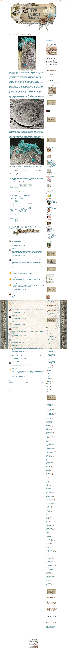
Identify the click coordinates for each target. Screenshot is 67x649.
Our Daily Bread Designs (50, 524)
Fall (46, 477)
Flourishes (48, 485)
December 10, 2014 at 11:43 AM (19, 335)
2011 (48, 386)
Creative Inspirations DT (50, 452)
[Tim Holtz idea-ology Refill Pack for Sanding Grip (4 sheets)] (12, 194)
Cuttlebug (47, 458)
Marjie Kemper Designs (51, 189)
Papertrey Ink (48, 528)
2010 (48, 388)
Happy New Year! (51, 339)
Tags (47, 554)
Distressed (48, 470)
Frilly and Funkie (49, 486)
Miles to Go (50, 348)
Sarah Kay (48, 536)
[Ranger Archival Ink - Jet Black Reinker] (16, 217)
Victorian (47, 579)
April (49, 376)
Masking (47, 513)
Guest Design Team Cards (50, 489)
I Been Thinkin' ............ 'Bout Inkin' (51, 242)
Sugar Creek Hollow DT (50, 551)
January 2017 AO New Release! (53, 223)
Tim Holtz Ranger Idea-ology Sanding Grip (30, 187)
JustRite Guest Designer (50, 504)
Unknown (13, 283)
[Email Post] (37, 226)
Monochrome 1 (53, 154)
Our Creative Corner (49, 522)
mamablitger (14, 327)
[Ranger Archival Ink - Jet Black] (12, 216)
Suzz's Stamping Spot (50, 176)
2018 (48, 327)
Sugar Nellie (48, 553)
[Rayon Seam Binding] (16, 206)
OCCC (47, 521)
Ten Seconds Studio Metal (50, 555)
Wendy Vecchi (48, 584)
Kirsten (13, 321)
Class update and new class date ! (53, 236)
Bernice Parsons (14, 368)
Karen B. (13, 239)
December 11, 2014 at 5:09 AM (19, 342)
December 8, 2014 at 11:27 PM (19, 318)
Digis (47, 463)
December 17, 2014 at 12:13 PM (19, 358)
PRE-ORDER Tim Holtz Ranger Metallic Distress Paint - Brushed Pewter (16, 199)
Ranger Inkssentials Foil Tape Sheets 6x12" (25, 187)
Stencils (47, 547)
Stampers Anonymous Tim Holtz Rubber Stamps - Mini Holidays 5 (25, 210)
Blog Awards (48, 429)
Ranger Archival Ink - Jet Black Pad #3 (30, 209)
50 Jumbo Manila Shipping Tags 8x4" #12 (11, 187)
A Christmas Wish (51, 343)
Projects (47, 532)
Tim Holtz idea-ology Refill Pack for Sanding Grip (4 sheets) (12, 197)
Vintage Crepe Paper (49, 581)
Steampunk (48, 546)
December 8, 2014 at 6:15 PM (18, 312)
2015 (48, 332)
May (49, 375)
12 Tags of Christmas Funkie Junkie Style (23, 227)
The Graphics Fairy (49, 558)
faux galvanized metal (35, 83)
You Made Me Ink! (50, 227)
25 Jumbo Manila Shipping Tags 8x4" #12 (16, 187)
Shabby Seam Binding (49, 540)
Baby (47, 428)
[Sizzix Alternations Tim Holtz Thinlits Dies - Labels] (21, 206)
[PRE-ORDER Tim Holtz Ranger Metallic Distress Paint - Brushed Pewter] (16, 194)
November (50, 365)
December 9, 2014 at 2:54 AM (19, 324)
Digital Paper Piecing (49, 469)
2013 (48, 383)
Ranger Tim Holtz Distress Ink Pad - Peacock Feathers (12, 210)
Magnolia (47, 510)
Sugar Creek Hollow (49, 550)
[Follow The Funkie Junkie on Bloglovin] (49, 41)
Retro (47, 533)
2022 (48, 325)
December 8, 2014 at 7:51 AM (19, 245)
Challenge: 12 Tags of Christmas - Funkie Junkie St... (51, 355)
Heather (13, 292)
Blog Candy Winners (49, 432)
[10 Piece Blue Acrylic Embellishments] (25, 194)
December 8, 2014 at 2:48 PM (18, 305)
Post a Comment (12, 380)
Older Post (42, 382)
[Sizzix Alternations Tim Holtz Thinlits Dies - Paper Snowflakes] (21, 184)
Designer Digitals (49, 462)
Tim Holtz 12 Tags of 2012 (50, 564)
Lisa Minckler (14, 258)
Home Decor (48, 497)
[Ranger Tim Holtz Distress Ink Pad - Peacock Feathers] (12, 206)
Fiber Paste (48, 482)
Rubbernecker (48, 535)
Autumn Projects (49, 426)
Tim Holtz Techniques (50, 569)
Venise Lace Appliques (50, 576)
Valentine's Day (48, 573)
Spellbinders (48, 543)
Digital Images (48, 467)
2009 (48, 389)
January (49, 381)
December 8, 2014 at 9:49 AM (19, 280)
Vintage (47, 580)
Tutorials (47, 572)
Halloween (48, 495)
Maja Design (48, 511)
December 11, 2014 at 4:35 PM (19, 351)
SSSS (47, 544)
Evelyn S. (13, 315)
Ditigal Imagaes (49, 471)
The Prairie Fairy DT (49, 561)
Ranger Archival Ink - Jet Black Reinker (16, 220)
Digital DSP (48, 466)
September (50, 368)
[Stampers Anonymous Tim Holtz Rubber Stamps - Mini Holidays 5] (25, 206)
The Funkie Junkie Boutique (31, 91)
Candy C (13, 248)
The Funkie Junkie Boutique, (38, 178)
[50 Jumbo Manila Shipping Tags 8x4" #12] (12, 183)
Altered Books (48, 421)
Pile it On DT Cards (49, 529)
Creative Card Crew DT (50, 451)
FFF (46, 481)
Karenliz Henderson (15, 277)
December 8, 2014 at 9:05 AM (19, 255)
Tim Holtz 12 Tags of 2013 (50, 565)
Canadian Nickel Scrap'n (51, 193)
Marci (13, 271)
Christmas (48, 441)
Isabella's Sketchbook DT (50, 500)
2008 (48, 391)
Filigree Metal (48, 484)
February (50, 379)
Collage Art (48, 443)
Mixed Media (48, 517)
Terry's (48, 221)
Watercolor (48, 583)
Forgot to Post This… (51, 190)
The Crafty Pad (48, 557)
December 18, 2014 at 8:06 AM (19, 365)
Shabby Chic (48, 539)
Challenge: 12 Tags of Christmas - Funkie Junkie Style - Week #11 (20, 34)
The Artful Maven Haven (51, 160)
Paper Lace (48, 526)
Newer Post (11, 382)
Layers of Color (49, 507)
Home (27, 382)
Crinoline (47, 455)
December (50, 335)
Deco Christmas (49, 460)
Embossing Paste (49, 474)
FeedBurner (54, 76)
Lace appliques (48, 506)
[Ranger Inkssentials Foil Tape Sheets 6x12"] (25, 184)
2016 (48, 330)
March (49, 378)
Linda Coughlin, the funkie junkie (52, 301)
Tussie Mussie (48, 570)
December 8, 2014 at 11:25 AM (19, 289)
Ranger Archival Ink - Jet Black (11, 219)
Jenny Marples (14, 361)
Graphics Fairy (48, 488)
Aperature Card (49, 422)
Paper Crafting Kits (49, 525)
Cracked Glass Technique (50, 449)
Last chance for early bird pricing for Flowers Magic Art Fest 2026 (54, 171)
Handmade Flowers (49, 496)
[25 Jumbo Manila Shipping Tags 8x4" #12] (16, 183)
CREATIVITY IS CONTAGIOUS (50, 200)
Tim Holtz (48, 562)
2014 (48, 333)
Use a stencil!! (53, 243)
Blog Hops (48, 433)
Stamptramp (30, 82)
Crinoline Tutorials (49, 456)
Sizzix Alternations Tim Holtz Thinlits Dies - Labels (21, 209)
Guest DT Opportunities (50, 493)
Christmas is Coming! (52, 359)
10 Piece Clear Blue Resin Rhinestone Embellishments (30, 197)
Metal (47, 514)
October (49, 367)
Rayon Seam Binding (16, 208)
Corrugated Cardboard (50, 448)
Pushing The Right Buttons (51, 147)
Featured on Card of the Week (51, 478)
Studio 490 (49, 214)
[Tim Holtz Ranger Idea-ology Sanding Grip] (30, 184)
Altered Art (48, 419)
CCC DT (47, 440)
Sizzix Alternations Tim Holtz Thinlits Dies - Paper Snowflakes (21, 187)
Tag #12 (49, 346)
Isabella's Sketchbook (49, 499)
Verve (47, 577)
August (49, 370)
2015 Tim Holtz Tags (49, 418)
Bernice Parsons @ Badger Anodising (18, 376)
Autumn (47, 425)
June (49, 373)
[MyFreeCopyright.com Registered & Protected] (52, 627)
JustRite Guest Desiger (50, 503)
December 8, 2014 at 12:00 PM (19, 299)
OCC (47, 518)
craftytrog (13, 338)
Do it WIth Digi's (49, 473)
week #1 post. (26, 76)
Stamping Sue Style (50, 234)
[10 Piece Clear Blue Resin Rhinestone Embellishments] (30, 194)
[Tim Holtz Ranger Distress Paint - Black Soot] (21, 193)
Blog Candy (48, 430)
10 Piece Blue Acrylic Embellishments (25, 196)
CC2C (47, 437)
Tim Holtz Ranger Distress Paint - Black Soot (21, 196)
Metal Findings (48, 515)
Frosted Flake (50, 345)
